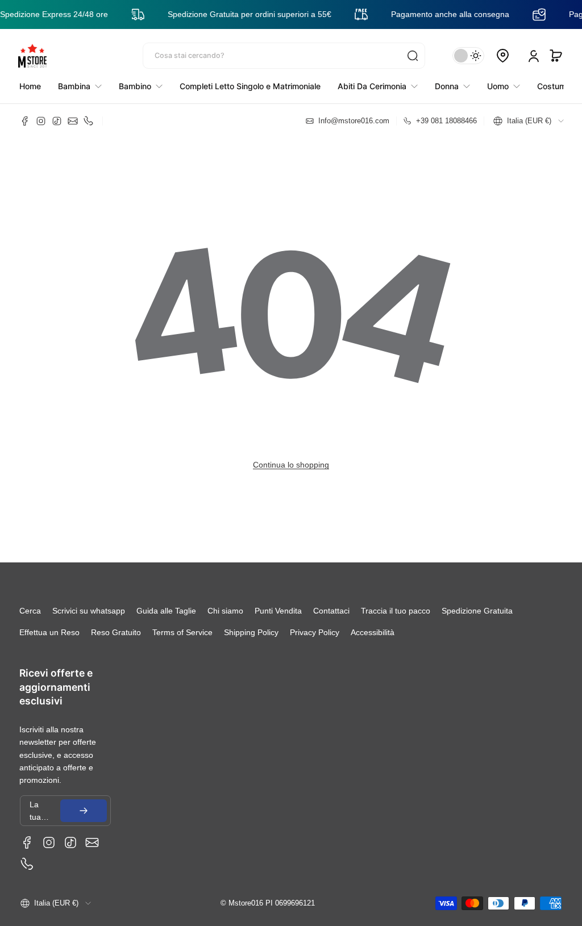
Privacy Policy (314, 632)
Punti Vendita (278, 610)
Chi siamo (225, 610)
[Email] (73, 121)
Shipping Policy (251, 632)
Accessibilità (372, 632)
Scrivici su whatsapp (88, 610)
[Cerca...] (413, 56)
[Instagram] (41, 121)
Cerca (30, 610)
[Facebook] (25, 121)
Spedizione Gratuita (477, 610)
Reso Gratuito (116, 632)
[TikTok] (57, 121)
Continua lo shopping (291, 464)
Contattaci (331, 610)
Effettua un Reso (49, 632)
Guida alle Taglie (166, 610)
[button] (556, 56)
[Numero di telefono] (88, 121)
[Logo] (32, 56)
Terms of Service (182, 632)
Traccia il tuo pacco (395, 610)
